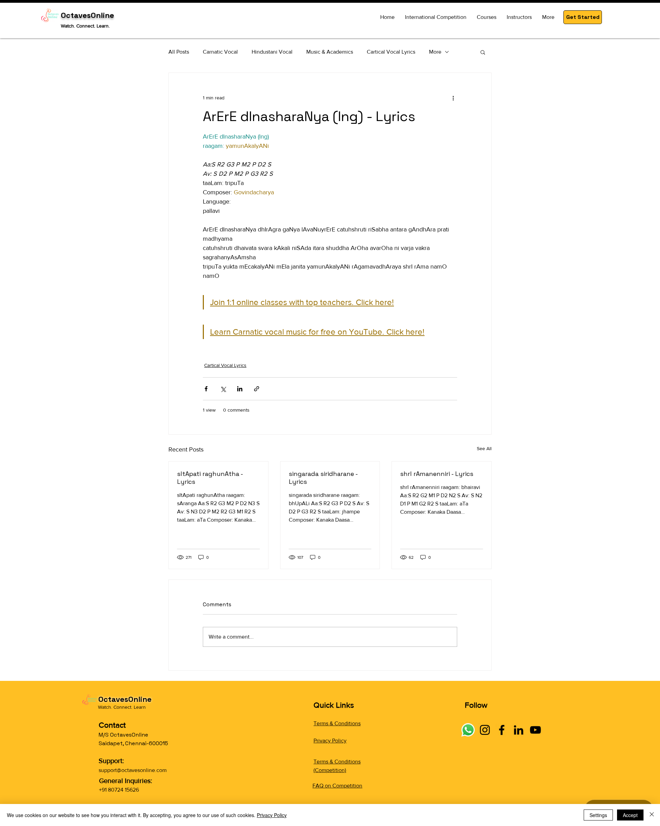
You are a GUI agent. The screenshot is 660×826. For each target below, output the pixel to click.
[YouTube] (535, 730)
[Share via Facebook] (206, 388)
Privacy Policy (330, 740)
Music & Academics (329, 52)
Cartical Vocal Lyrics (391, 52)
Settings (598, 815)
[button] (582, 17)
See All (484, 448)
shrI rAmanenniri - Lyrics (436, 474)
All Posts (178, 52)
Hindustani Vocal (272, 52)
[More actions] (453, 98)
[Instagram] (485, 730)
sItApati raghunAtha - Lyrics (210, 478)
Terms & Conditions (337, 723)
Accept (630, 815)
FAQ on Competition (337, 786)
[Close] (652, 814)
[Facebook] (501, 730)
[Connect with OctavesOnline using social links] (468, 730)
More (435, 52)
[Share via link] (256, 388)
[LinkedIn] (518, 730)
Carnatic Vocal (220, 52)
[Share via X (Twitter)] (223, 388)
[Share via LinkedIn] (239, 388)
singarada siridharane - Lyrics (323, 478)
